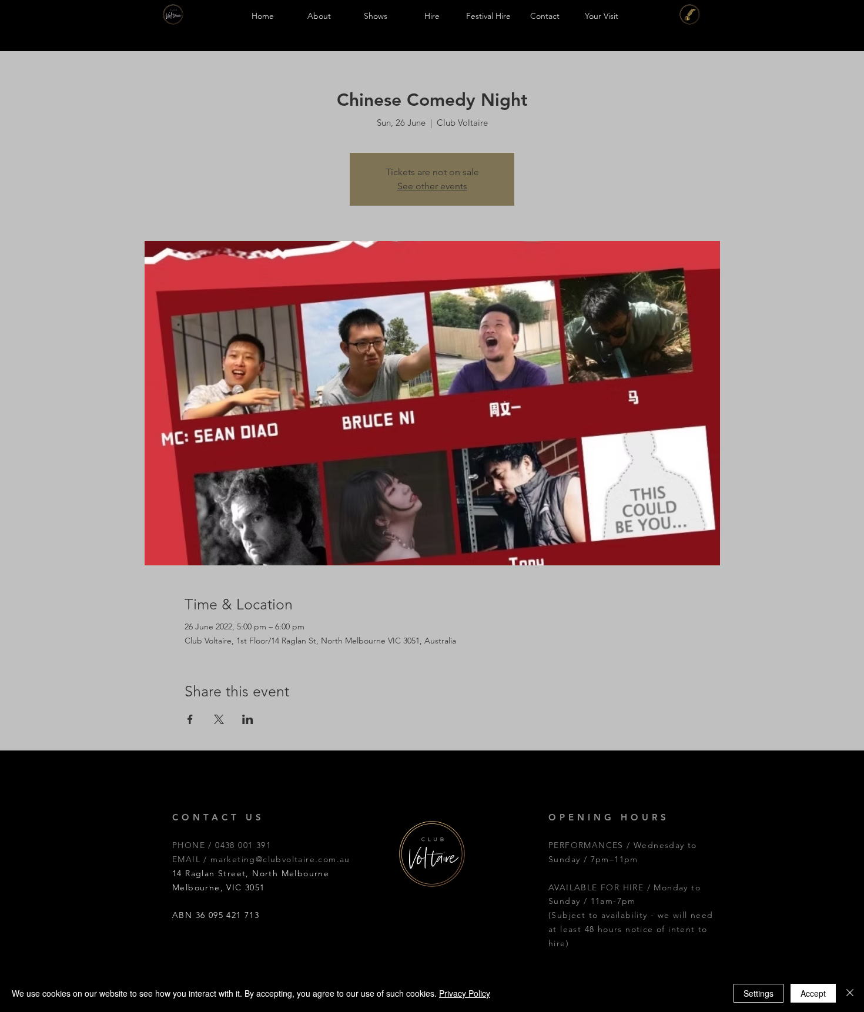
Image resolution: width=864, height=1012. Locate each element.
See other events (432, 186)
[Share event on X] (219, 719)
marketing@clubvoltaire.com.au (280, 859)
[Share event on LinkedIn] (247, 719)
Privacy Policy (464, 993)
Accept (813, 993)
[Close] (850, 993)
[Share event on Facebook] (190, 719)
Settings (758, 993)
